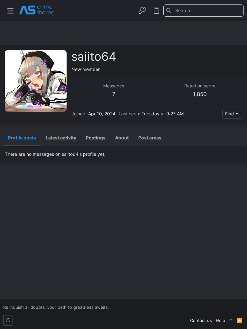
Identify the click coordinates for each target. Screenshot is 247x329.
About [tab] (122, 137)
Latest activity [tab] (61, 137)
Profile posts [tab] (22, 137)
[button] (10, 10)
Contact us (201, 320)
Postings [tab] (95, 137)
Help (220, 320)
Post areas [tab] (149, 137)
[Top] (231, 320)
